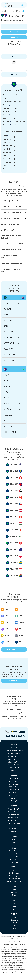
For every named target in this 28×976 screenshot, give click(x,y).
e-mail (10, 716)
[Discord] (9, 737)
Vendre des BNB (14, 823)
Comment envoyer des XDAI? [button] (11, 250)
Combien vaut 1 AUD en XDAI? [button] (11, 212)
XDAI (16, 11)
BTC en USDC (14, 784)
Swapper (14, 775)
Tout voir (14, 770)
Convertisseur (14, 851)
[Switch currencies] (14, 62)
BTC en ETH (14, 778)
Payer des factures (14, 879)
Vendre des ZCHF (14, 829)
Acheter (13, 32)
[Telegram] (7, 737)
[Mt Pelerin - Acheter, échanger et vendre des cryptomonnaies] (8, 5)
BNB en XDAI (14, 798)
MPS (14, 901)
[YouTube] (19, 737)
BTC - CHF (14, 854)
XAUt (14, 848)
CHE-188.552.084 (22, 936)
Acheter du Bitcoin (14, 748)
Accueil (3, 11)
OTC (14, 870)
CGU (17, 939)
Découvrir (14, 920)
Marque (14, 892)
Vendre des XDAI (14, 826)
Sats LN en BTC (14, 790)
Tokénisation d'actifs (14, 881)
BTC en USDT (14, 781)
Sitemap (10, 941)
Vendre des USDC (14, 817)
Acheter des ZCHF (14, 768)
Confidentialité (23, 939)
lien (15, 118)
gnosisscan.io (18, 115)
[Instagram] (16, 737)
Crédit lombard (14, 873)
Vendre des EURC (14, 820)
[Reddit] (21, 737)
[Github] (24, 737)
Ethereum (14, 842)
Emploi (14, 895)
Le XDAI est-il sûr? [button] (7, 230)
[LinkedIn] (12, 737)
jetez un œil (22, 706)
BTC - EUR (14, 856)
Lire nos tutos (13, 681)
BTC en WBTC (14, 792)
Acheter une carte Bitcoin (14, 751)
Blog (14, 903)
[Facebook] (14, 737)
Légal (12, 939)
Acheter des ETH (14, 756)
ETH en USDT (14, 795)
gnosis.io (17, 111)
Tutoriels (14, 923)
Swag (14, 909)
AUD (13, 26)
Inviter (14, 898)
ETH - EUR (14, 862)
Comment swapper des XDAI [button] (11, 264)
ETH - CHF (14, 859)
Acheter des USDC (14, 762)
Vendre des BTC (14, 809)
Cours (10, 11)
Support (14, 914)
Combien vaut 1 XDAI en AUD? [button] (11, 206)
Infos (14, 886)
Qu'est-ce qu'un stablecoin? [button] (11, 224)
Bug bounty (17, 941)
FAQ (14, 917)
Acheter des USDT (14, 759)
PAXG (14, 845)
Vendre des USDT (14, 815)
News (14, 889)
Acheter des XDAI (14, 765)
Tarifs (14, 906)
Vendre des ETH (14, 812)
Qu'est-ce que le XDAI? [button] (9, 201)
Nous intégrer (14, 876)
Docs (14, 926)
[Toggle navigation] (22, 5)
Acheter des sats (14, 753)
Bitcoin (14, 840)
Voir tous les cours (13, 649)
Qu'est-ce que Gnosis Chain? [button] (11, 218)
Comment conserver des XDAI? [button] (12, 244)
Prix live (14, 836)
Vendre (13, 37)
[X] (4, 737)
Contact (14, 928)
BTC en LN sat (14, 787)
